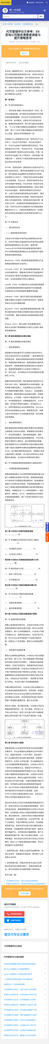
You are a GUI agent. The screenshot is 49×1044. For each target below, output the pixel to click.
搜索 (41, 16)
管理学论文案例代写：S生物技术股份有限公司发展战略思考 (25, 884)
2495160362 (15, 920)
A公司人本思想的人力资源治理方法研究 (18, 974)
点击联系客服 (24, 893)
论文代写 (18, 24)
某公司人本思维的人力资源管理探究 (16, 969)
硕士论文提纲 (23, 62)
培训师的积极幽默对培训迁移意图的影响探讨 (20, 964)
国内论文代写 (11, 62)
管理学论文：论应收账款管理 (14, 984)
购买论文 (25, 53)
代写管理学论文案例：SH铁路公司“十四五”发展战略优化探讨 (25, 1025)
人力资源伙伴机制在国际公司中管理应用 (18, 979)
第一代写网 (8, 24)
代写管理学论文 (28, 24)
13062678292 (16, 914)
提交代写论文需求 (16, 934)
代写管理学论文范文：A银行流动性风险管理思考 (22, 881)
